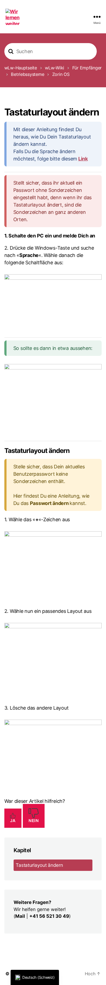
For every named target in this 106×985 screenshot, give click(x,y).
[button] (35, 977)
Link (83, 159)
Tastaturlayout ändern (39, 865)
